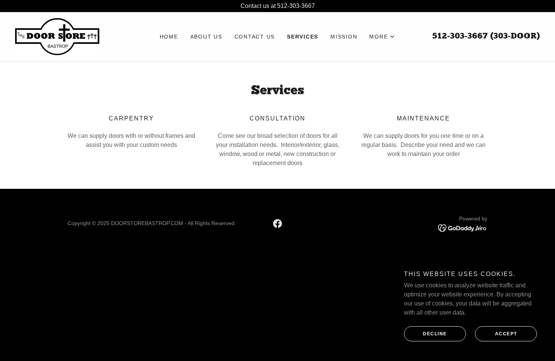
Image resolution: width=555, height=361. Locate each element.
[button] (382, 36)
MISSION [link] (343, 37)
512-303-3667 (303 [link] (470, 36)
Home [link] (169, 37)
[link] (57, 36)
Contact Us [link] (254, 37)
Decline (435, 333)
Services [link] (302, 37)
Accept (506, 333)
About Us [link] (206, 37)
